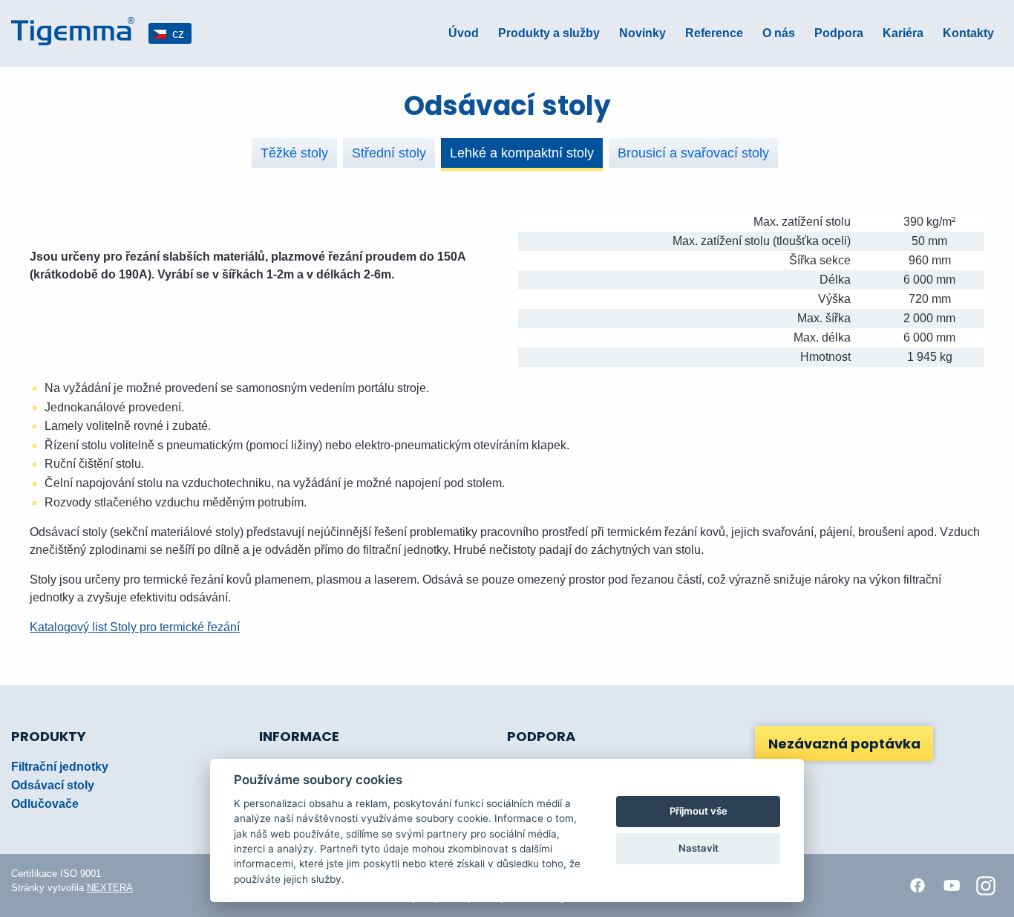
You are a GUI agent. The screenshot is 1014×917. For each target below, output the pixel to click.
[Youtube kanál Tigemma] (951, 885)
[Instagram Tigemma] (985, 885)
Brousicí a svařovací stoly (693, 153)
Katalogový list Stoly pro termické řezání (135, 627)
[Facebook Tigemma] (917, 885)
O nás (778, 33)
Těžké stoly (294, 153)
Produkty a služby (549, 33)
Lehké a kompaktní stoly (522, 153)
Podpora (838, 33)
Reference (714, 33)
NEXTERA (110, 887)
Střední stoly (389, 153)
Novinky (642, 33)
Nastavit (698, 848)
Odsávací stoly (52, 785)
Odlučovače (45, 803)
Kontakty (968, 33)
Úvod (463, 33)
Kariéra (903, 33)
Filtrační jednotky (59, 766)
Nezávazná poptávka (844, 743)
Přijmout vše (698, 811)
